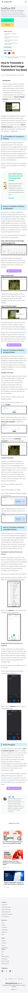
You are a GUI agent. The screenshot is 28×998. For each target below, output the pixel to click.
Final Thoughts (8, 47)
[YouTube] (10, 971)
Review (3, 945)
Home (2, 57)
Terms (6, 978)
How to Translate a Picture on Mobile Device (11, 44)
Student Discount (5, 963)
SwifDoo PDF (14, 131)
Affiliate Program (5, 956)
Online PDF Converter (6, 907)
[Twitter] (6, 971)
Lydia (9, 797)
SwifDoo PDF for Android (7, 914)
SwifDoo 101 (4, 932)
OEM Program (4, 958)
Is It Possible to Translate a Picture (11, 34)
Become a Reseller (5, 961)
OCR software (18, 651)
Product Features (5, 916)
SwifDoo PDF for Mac (6, 909)
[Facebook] (2, 971)
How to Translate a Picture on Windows (11, 37)
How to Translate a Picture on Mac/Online (11, 41)
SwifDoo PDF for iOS (6, 911)
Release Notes (5, 947)
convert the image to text (16, 474)
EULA (16, 978)
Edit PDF (3, 925)
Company (4, 940)
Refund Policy (20, 978)
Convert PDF (4, 927)
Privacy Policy (11, 978)
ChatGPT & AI (4, 929)
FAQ (2, 954)
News (3, 934)
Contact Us (4, 943)
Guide (3, 951)
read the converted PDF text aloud (11, 780)
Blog (6, 57)
